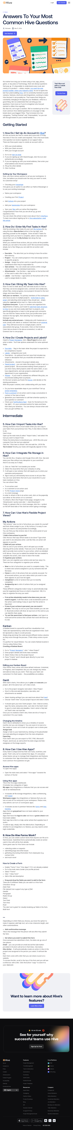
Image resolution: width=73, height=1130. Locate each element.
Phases (7, 375)
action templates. (11, 391)
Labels (7, 353)
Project (21, 197)
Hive (21, 93)
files (13, 209)
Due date (8, 348)
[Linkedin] (54, 1120)
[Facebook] (45, 1120)
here (45, 697)
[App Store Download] (23, 1120)
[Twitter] (50, 1120)
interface (44, 216)
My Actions (38, 229)
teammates (16, 205)
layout (30, 380)
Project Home (15, 491)
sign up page (16, 155)
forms (38, 807)
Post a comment (11, 393)
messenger (19, 185)
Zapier (10, 796)
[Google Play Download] (37, 1120)
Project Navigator (15, 340)
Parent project (10, 364)
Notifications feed (19, 402)
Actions (11, 201)
